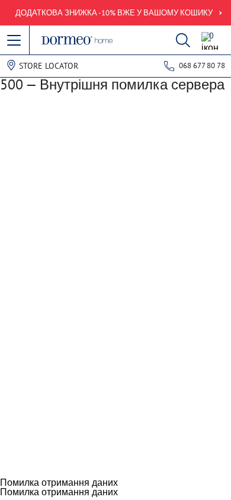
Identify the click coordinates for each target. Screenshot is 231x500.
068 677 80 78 (202, 65)
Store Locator (48, 65)
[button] (15, 40)
